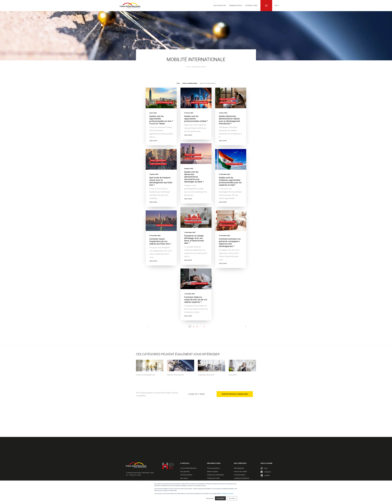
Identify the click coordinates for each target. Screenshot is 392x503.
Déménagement (239, 468)
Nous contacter (219, 5)
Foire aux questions (213, 468)
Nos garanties (184, 471)
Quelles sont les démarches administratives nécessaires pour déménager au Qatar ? (194, 177)
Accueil (188, 67)
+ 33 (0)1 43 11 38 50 (196, 394)
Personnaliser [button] (210, 498)
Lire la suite (153, 140)
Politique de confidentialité (215, 475)
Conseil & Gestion (239, 475)
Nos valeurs (184, 478)
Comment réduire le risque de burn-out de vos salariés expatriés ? (195, 299)
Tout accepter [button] (220, 498)
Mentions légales (212, 471)
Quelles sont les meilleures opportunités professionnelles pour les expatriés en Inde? (230, 181)
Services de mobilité (240, 471)
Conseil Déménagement (189, 83)
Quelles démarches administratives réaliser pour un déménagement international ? (229, 120)
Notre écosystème (186, 475)
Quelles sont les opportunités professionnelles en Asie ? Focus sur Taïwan (161, 120)
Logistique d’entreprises (241, 478)
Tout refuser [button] (232, 498)
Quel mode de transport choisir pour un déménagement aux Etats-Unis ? (161, 181)
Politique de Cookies (227, 493)
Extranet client (251, 5)
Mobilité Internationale (208, 83)
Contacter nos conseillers (235, 394)
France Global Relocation (188, 468)
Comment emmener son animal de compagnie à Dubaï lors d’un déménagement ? (230, 242)
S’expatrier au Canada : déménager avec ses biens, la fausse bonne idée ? (194, 239)
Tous (178, 83)
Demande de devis (235, 5)
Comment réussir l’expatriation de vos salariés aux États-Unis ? (160, 241)
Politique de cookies (213, 478)
